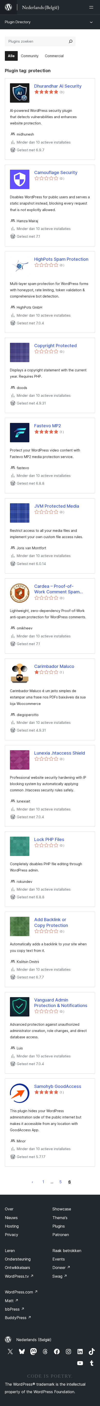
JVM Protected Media (56, 506)
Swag (59, 1276)
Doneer (61, 1267)
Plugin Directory (18, 22)
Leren (10, 1250)
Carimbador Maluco (54, 666)
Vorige (32, 1182)
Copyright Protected (55, 345)
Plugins (58, 1226)
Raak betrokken (66, 1250)
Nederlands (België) (33, 1339)
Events (58, 1259)
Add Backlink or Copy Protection (51, 922)
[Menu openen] (92, 7)
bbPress (15, 1309)
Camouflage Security (55, 172)
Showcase (61, 1209)
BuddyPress (18, 1317)
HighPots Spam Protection (61, 259)
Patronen (60, 1234)
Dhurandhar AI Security (58, 86)
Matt (11, 1300)
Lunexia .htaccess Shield (59, 753)
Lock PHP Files (49, 839)
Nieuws (11, 1217)
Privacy (11, 1234)
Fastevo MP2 (47, 425)
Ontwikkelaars (17, 1267)
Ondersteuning (18, 1259)
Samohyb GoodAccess (57, 1086)
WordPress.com (21, 1292)
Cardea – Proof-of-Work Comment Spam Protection (57, 589)
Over (9, 1209)
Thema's (59, 1217)
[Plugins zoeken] (70, 41)
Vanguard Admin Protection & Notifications (60, 1002)
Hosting (12, 1226)
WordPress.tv (19, 1276)
